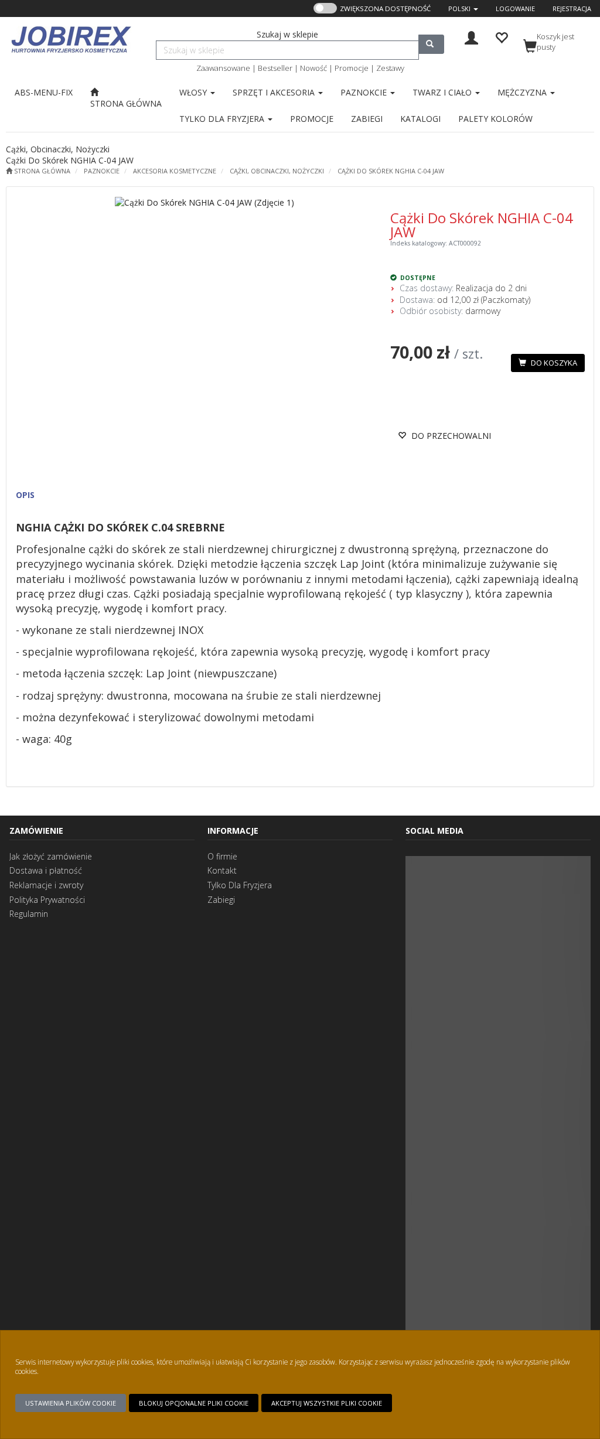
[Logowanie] (471, 36)
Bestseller (275, 68)
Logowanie (515, 8)
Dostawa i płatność (45, 870)
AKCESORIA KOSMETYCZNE (174, 170)
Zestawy (390, 68)
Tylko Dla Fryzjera (239, 885)
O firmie (222, 856)
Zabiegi (221, 899)
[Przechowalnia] (501, 36)
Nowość (313, 68)
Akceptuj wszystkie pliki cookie (326, 1403)
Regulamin (28, 913)
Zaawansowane (223, 68)
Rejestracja (572, 8)
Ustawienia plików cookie (70, 1403)
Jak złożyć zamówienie (50, 856)
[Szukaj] (431, 44)
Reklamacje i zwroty (46, 885)
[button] (463, 8)
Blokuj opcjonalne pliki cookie (193, 1403)
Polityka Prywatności (47, 899)
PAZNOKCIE (102, 170)
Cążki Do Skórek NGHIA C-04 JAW (391, 170)
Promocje (352, 68)
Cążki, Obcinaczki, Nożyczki (277, 170)
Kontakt (222, 870)
